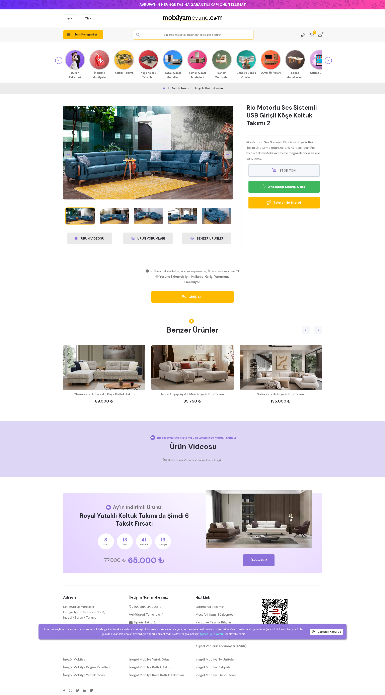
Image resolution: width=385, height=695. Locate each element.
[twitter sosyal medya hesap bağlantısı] (77, 690)
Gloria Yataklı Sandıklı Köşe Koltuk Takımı (104, 394)
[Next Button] (228, 155)
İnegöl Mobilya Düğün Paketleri (86, 667)
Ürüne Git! (259, 560)
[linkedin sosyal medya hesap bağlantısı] (84, 690)
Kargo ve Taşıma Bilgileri (214, 622)
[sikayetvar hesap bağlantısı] (91, 690)
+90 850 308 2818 (147, 607)
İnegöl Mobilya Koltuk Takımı (150, 667)
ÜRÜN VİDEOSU (92, 238)
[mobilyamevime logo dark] (192, 18)
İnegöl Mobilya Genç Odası (216, 675)
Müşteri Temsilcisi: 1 (148, 614)
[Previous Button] (68, 155)
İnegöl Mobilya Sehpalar (214, 667)
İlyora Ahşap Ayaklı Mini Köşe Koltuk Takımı (192, 394)
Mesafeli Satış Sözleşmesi (215, 614)
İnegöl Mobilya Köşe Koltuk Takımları (156, 675)
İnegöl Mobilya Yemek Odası (84, 675)
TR (87, 18)
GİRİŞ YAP (196, 297)
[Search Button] (138, 35)
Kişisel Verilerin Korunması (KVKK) (221, 646)
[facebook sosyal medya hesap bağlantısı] (64, 690)
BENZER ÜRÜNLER (210, 238)
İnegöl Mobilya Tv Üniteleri (216, 659)
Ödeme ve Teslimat (210, 607)
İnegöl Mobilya (74, 659)
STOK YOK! (287, 170)
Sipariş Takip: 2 (144, 622)
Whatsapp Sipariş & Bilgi (286, 187)
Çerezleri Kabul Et (329, 631)
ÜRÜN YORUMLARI (151, 238)
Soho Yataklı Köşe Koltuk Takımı (281, 394)
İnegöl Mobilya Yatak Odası (149, 659)
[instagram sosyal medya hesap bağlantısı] (70, 690)
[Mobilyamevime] (164, 88)
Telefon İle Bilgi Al (287, 202)
